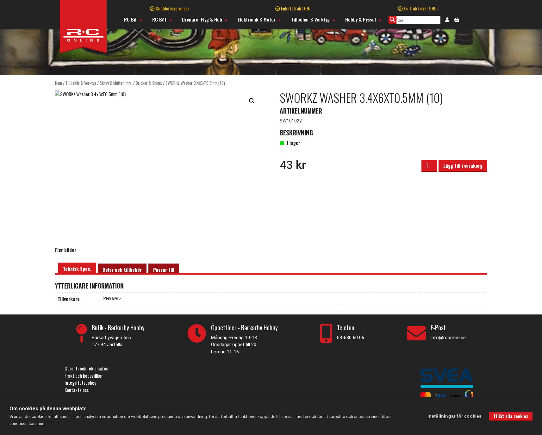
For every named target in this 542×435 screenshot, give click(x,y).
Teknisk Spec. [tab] (77, 268)
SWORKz (112, 298)
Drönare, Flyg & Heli (202, 19)
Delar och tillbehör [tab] (122, 269)
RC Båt (159, 19)
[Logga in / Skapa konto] (447, 19)
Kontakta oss (77, 389)
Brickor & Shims (149, 83)
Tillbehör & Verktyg (310, 19)
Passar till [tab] (163, 269)
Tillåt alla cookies (510, 416)
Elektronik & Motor (257, 19)
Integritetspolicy (80, 382)
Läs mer (36, 423)
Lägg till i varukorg (463, 165)
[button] (252, 101)
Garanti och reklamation (87, 368)
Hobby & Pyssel (360, 19)
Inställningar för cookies (454, 416)
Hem (58, 83)
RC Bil (130, 19)
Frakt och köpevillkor (84, 375)
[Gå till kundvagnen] (456, 19)
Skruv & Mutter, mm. (116, 83)
